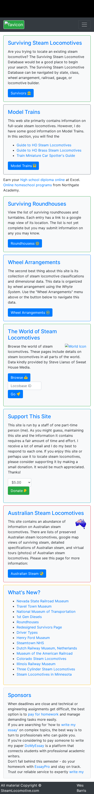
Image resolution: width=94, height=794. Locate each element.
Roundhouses (28, 622)
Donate (17, 490)
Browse (17, 377)
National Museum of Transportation (46, 611)
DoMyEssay (34, 745)
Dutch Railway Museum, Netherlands (47, 648)
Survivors (19, 93)
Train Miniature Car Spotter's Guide (46, 155)
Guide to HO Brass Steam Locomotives (49, 150)
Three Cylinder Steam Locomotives (46, 669)
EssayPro (42, 766)
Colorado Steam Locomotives (41, 658)
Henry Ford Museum (33, 637)
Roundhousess (23, 243)
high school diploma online (42, 180)
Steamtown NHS (30, 643)
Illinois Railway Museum (36, 664)
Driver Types (27, 632)
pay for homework (43, 714)
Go (14, 394)
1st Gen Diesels (29, 617)
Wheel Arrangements (28, 312)
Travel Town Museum (34, 606)
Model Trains (22, 166)
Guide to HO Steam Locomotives (44, 145)
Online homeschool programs (27, 185)
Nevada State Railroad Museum (43, 601)
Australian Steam (25, 573)
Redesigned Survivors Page (39, 627)
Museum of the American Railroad (45, 653)
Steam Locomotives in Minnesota (44, 674)
